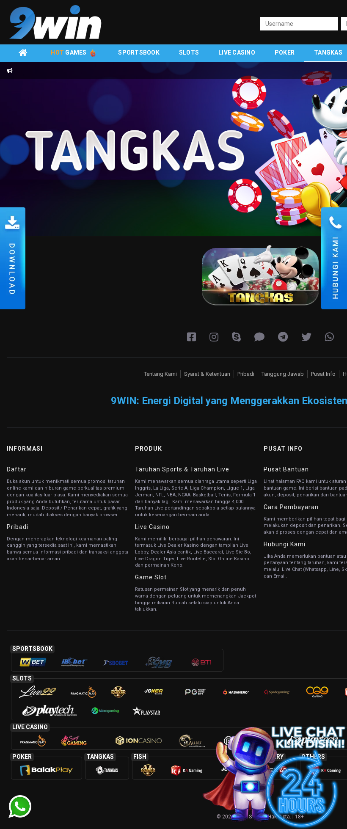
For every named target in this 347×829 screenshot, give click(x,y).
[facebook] (191, 337)
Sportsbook (139, 52)
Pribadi (245, 374)
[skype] (236, 337)
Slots (189, 52)
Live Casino (236, 52)
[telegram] (283, 337)
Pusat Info (323, 374)
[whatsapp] (329, 337)
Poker (285, 52)
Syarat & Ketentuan (207, 374)
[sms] (259, 337)
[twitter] (306, 337)
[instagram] (213, 337)
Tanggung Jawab (283, 374)
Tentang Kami (160, 374)
